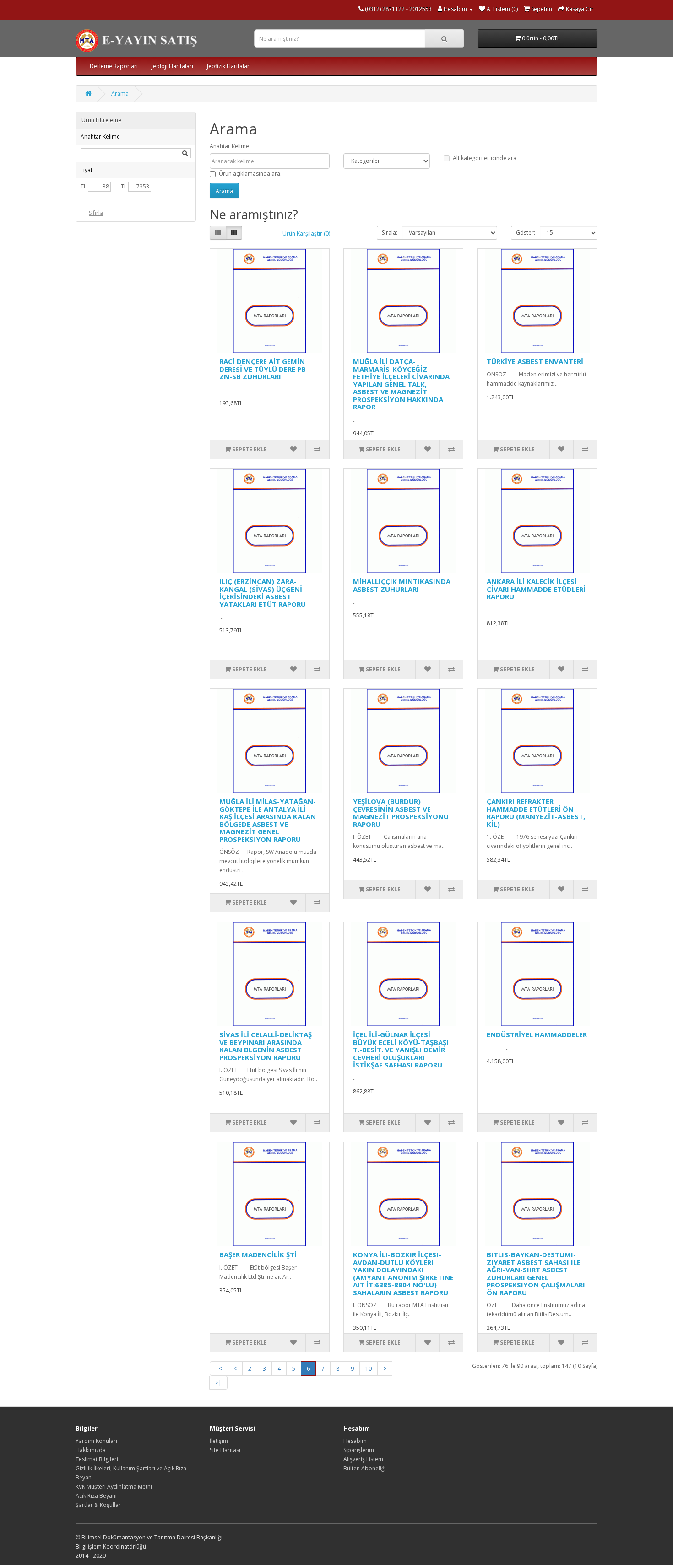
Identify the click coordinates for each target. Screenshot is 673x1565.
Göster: (525, 232)
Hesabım (355, 1441)
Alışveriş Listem (363, 1459)
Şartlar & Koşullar (98, 1505)
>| (218, 1383)
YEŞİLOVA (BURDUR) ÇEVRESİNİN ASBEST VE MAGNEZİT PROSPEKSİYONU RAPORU (401, 813)
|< (219, 1368)
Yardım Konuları (96, 1441)
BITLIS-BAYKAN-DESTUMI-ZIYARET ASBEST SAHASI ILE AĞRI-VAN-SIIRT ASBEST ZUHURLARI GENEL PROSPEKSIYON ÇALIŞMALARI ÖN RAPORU (536, 1273)
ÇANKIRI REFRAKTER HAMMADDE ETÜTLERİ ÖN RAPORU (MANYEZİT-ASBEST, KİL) (536, 813)
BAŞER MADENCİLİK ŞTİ (258, 1254)
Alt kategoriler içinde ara (484, 158)
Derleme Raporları (114, 66)
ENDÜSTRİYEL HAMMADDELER (537, 1034)
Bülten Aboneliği (364, 1468)
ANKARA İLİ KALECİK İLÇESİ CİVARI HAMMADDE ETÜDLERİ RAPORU (536, 589)
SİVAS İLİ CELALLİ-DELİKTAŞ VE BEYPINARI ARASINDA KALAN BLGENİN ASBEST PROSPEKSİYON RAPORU (265, 1046)
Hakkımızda (91, 1450)
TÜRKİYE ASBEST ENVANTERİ (535, 361)
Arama (120, 93)
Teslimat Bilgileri (97, 1459)
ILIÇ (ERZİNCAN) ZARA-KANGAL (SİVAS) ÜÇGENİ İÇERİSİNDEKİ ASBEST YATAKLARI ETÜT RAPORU (262, 593)
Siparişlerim (358, 1450)
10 (368, 1368)
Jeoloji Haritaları (172, 66)
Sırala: (389, 232)
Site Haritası (225, 1450)
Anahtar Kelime (229, 146)
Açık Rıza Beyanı (96, 1496)
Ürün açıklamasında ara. (250, 173)
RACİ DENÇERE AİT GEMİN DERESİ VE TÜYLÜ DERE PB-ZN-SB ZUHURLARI (264, 369)
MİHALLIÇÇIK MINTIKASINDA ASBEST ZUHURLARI (401, 585)
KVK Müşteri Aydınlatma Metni (114, 1486)
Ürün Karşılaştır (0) (306, 233)
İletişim (219, 1441)
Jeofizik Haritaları (229, 66)
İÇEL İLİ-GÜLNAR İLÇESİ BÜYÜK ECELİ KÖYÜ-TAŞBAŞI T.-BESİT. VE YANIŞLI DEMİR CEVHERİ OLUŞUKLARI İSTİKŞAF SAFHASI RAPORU (401, 1049)
